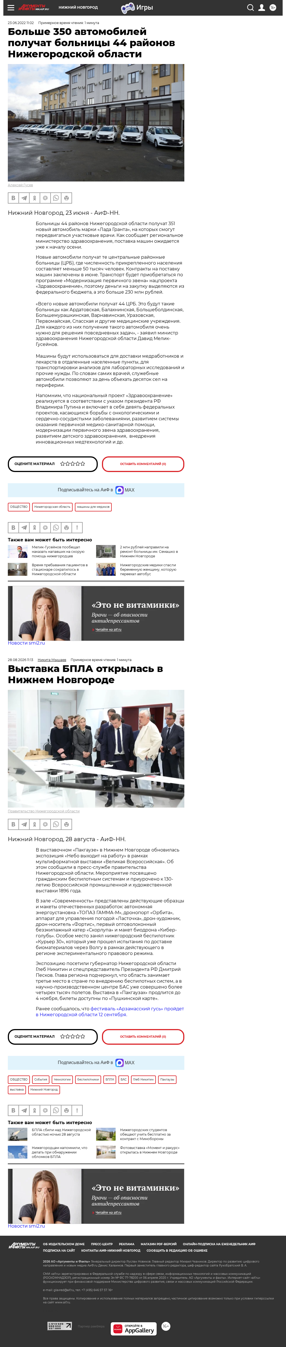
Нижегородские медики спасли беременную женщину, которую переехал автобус (148, 569)
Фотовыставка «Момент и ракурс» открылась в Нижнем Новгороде (150, 1150)
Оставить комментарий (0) (143, 464)
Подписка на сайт (59, 1250)
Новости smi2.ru (26, 643)
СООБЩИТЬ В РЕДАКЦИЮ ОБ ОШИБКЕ (177, 1250)
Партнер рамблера (91, 1326)
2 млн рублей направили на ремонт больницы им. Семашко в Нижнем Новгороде (149, 551)
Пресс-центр (102, 1244)
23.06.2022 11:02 (21, 23)
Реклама (126, 1244)
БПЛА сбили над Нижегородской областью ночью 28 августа (61, 1132)
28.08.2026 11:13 (20, 660)
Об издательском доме (64, 1244)
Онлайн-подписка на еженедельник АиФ (219, 1244)
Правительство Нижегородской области (44, 811)
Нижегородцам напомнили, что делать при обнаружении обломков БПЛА (59, 1152)
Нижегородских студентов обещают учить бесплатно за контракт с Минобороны (145, 1134)
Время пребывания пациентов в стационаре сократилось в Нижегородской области (60, 569)
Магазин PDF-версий (159, 1244)
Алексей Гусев (20, 185)
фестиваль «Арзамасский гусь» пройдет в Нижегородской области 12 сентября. (110, 1011)
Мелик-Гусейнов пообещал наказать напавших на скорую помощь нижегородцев (58, 551)
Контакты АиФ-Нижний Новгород (110, 1250)
